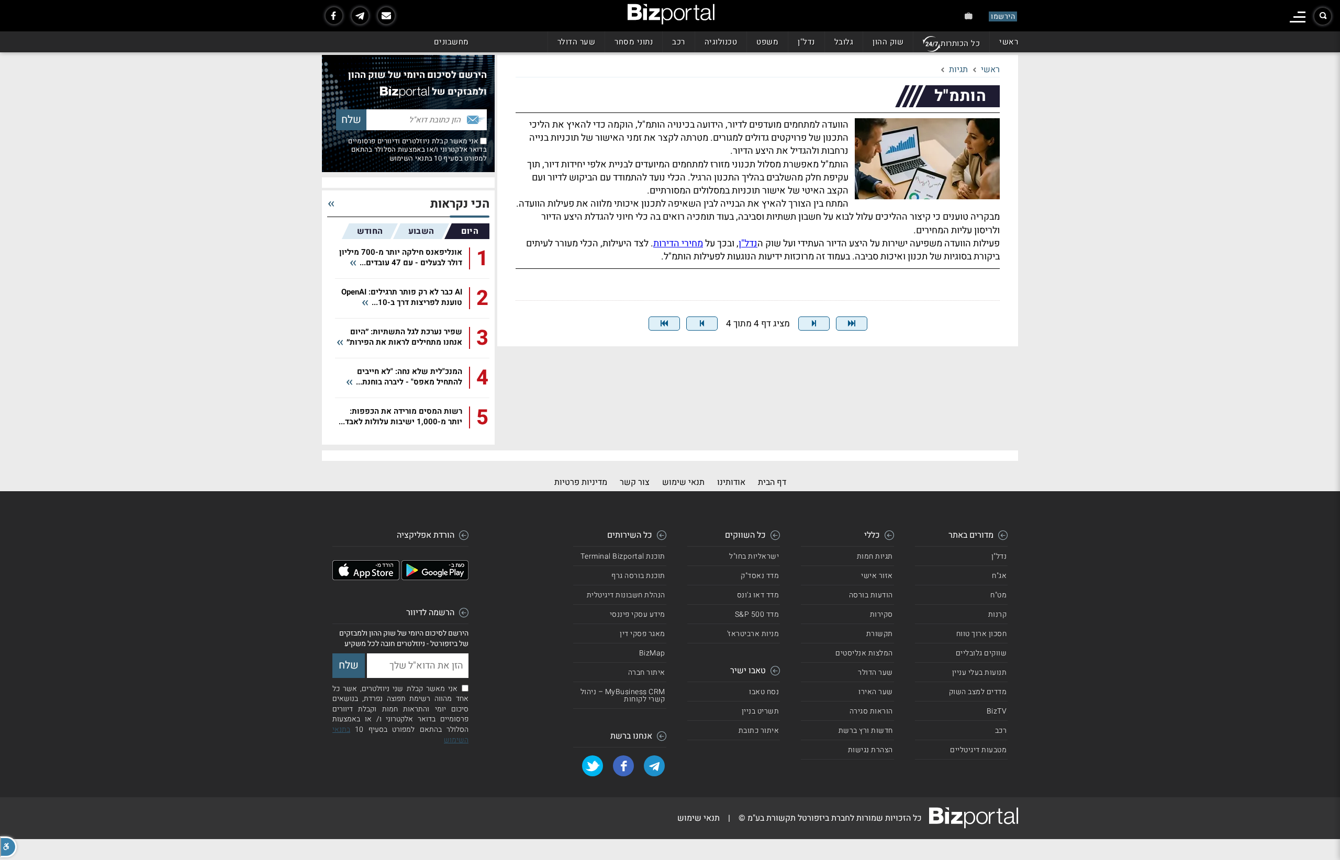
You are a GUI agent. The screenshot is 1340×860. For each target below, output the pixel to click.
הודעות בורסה (871, 595)
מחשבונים (451, 42)
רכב (678, 42)
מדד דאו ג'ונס (758, 595)
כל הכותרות (960, 43)
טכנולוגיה (721, 42)
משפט (767, 42)
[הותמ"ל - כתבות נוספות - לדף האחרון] (664, 323)
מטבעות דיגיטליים (978, 749)
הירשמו (1003, 16)
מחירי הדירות (678, 243)
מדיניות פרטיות (580, 482)
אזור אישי (877, 575)
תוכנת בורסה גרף (638, 575)
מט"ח (998, 595)
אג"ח (999, 575)
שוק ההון (888, 42)
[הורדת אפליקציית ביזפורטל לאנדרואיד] (434, 577)
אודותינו (731, 482)
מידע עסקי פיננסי (637, 614)
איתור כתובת (759, 730)
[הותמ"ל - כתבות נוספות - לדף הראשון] (851, 323)
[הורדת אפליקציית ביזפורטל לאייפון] (365, 577)
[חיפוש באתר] (1322, 16)
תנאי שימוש (683, 482)
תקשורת (879, 633)
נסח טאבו (764, 691)
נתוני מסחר (634, 42)
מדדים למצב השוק (978, 691)
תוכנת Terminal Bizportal (622, 556)
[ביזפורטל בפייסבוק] (334, 15)
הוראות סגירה (871, 711)
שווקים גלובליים (981, 653)
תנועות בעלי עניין (979, 672)
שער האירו (875, 691)
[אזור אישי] (969, 16)
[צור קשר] (386, 15)
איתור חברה (646, 672)
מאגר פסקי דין (642, 633)
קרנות (997, 614)
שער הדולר (576, 42)
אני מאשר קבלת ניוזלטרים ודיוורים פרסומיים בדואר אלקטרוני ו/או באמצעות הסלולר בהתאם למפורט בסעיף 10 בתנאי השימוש (417, 149)
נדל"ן (806, 42)
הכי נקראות (459, 204)
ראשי (1008, 42)
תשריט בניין (760, 711)
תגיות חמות (875, 556)
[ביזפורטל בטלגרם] (360, 15)
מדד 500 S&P (757, 614)
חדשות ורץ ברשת (866, 730)
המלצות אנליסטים (864, 653)
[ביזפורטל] (671, 14)
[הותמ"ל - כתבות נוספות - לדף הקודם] (814, 323)
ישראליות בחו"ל (754, 556)
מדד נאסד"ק (760, 575)
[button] (8, 846)
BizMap (652, 653)
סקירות (881, 614)
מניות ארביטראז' (753, 633)
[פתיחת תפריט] (1298, 17)
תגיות (958, 69)
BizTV (997, 711)
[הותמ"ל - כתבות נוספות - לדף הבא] (702, 323)
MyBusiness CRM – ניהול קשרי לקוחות (622, 695)
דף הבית (772, 482)
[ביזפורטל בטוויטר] (592, 765)
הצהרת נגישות (870, 749)
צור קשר (635, 482)
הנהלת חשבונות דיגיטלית (626, 595)
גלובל (844, 42)
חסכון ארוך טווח (981, 633)
